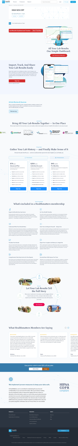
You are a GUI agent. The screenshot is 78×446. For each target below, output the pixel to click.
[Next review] (68, 328)
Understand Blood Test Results (35, 419)
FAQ (51, 417)
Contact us (63, 430)
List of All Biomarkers (33, 417)
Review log (13, 111)
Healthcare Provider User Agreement (34, 437)
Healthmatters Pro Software (14, 417)
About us (52, 414)
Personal (15, 1)
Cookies (55, 437)
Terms (24, 437)
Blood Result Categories (34, 414)
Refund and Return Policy (63, 437)
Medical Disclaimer (16, 437)
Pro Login (66, 1)
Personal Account (12, 414)
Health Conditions (32, 423)
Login (60, 1)
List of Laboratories (33, 421)
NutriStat (14, 16)
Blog (51, 419)
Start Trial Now (37, 30)
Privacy (45, 437)
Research (29, 1)
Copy (45, 369)
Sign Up (73, 1)
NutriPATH (21, 16)
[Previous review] (66, 328)
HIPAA (50, 437)
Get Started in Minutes (58, 55)
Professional (22, 1)
